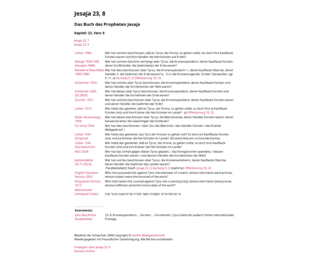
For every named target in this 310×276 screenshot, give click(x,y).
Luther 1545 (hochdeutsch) (84, 145)
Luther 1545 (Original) (83, 136)
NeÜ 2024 (81, 152)
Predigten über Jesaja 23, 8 (92, 247)
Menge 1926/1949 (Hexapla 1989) (87, 63)
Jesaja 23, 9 (81, 44)
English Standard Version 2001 (86, 175)
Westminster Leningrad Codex (86, 192)
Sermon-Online (84, 251)
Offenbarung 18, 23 (147, 78)
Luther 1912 (83, 108)
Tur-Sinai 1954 (84, 126)
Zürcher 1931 (84, 100)
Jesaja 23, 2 (144, 168)
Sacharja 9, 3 (124, 78)
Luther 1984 (83, 53)
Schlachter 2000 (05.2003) (85, 93)
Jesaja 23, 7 (81, 41)
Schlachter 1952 (85, 83)
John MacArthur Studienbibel (85, 217)
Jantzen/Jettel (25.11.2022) (84, 162)
